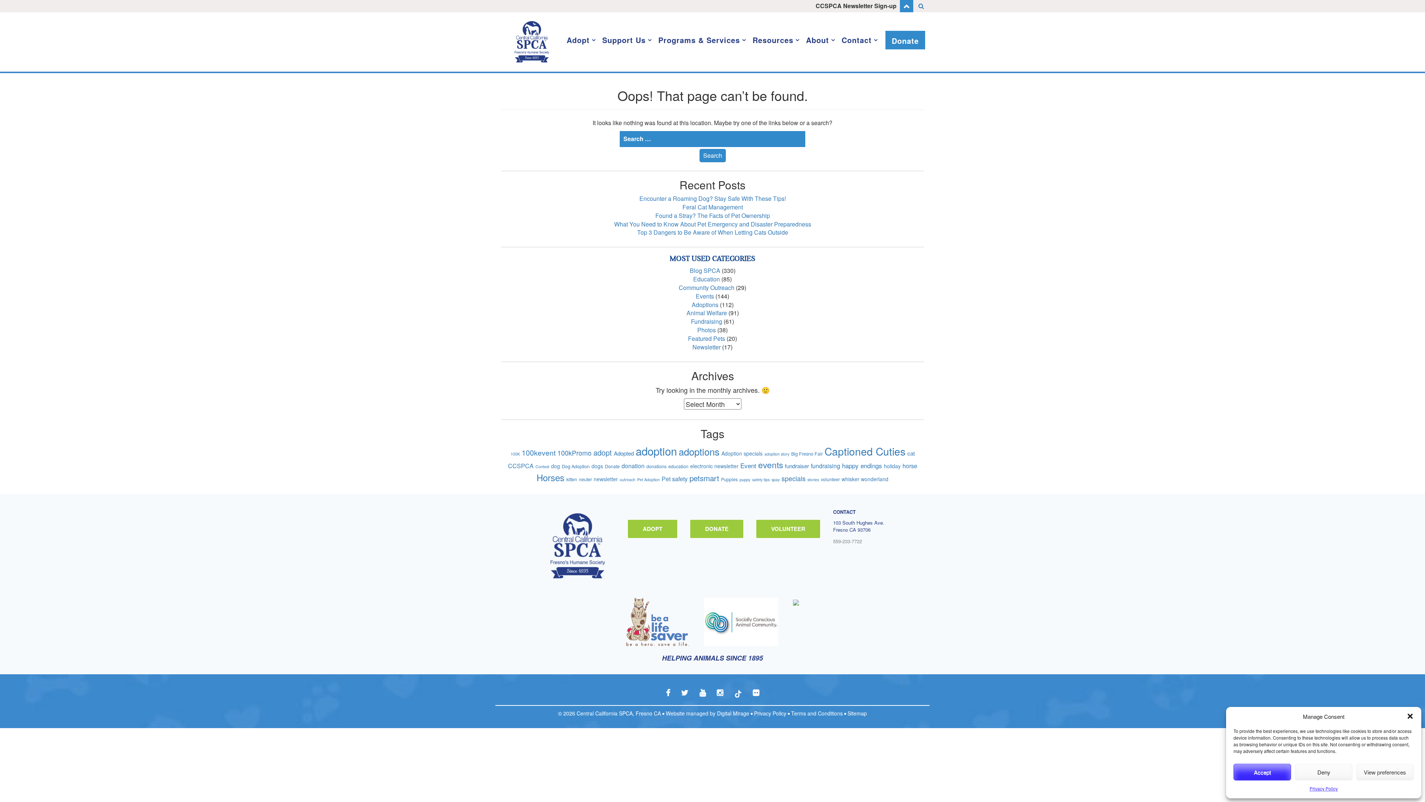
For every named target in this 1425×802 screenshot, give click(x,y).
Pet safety (675, 479)
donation (633, 466)
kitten (571, 479)
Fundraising (706, 321)
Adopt (578, 40)
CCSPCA (521, 466)
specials (794, 478)
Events (705, 296)
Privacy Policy (1324, 788)
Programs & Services (699, 40)
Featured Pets (706, 338)
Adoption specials (742, 453)
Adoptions (705, 304)
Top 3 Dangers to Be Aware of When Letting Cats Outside (712, 232)
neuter (585, 479)
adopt (602, 452)
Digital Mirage (733, 713)
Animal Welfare (707, 313)
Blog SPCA (705, 270)
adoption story (776, 454)
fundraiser (797, 466)
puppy (745, 479)
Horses (550, 477)
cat (911, 453)
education (678, 466)
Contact (857, 40)
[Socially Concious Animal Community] (741, 622)
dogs (597, 466)
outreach (627, 479)
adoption (656, 451)
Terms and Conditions (817, 713)
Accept (1262, 772)
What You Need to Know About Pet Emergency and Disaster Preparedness (712, 224)
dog (555, 466)
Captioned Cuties (865, 451)
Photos (706, 330)
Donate (905, 40)
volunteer (830, 479)
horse (909, 466)
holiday (892, 466)
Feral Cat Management (712, 207)
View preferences (1385, 772)
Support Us (624, 40)
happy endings (862, 465)
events (770, 465)
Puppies (729, 479)
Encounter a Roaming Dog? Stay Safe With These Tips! (712, 198)
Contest (542, 466)
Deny (1323, 772)
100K (515, 454)
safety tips (761, 479)
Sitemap (857, 713)
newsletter (606, 479)
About (817, 40)
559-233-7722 (847, 541)
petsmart (704, 477)
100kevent (539, 452)
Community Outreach (706, 287)
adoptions (699, 451)
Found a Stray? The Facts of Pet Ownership (712, 215)
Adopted (624, 453)
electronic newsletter (714, 466)
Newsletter (706, 347)
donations (656, 466)
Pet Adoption (648, 479)
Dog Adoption (576, 466)
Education (706, 279)
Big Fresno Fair (807, 453)
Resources (773, 40)
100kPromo (574, 452)
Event (748, 465)
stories (813, 479)
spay (776, 479)
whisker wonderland (865, 479)
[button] (1410, 716)
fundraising (825, 466)
